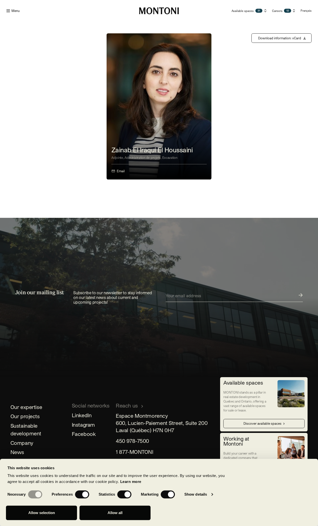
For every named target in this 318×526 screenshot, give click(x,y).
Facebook (84, 434)
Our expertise (26, 407)
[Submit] (234, 297)
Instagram (83, 424)
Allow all (115, 513)
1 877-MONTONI (134, 452)
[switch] (82, 494)
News (17, 452)
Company (21, 443)
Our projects (25, 416)
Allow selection (41, 513)
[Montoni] (159, 10)
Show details (195, 494)
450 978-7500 (132, 441)
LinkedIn (82, 415)
